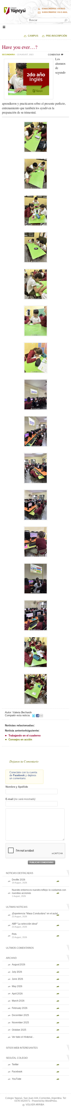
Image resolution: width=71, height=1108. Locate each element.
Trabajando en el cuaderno (24, 735)
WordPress (51, 1100)
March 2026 (18, 1000)
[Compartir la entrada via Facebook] (37, 715)
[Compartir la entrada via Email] (41, 715)
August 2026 (18, 964)
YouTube (16, 1079)
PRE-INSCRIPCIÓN (56, 35)
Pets (19, 935)
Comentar (54, 54)
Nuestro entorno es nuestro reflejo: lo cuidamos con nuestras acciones (39, 893)
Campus (33, 35)
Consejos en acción (20, 739)
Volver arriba (35, 1104)
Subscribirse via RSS (53, 9)
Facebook (17, 1071)
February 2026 (19, 1008)
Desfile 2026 (19, 881)
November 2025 (20, 1022)
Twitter (15, 1064)
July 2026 (17, 971)
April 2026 (17, 993)
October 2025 (19, 1029)
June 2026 (17, 979)
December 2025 (20, 1015)
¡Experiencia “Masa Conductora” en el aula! (35, 915)
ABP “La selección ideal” (25, 925)
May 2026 (17, 986)
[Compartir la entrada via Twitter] (33, 715)
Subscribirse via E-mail (55, 12)
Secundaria (8, 54)
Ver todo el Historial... (23, 1037)
